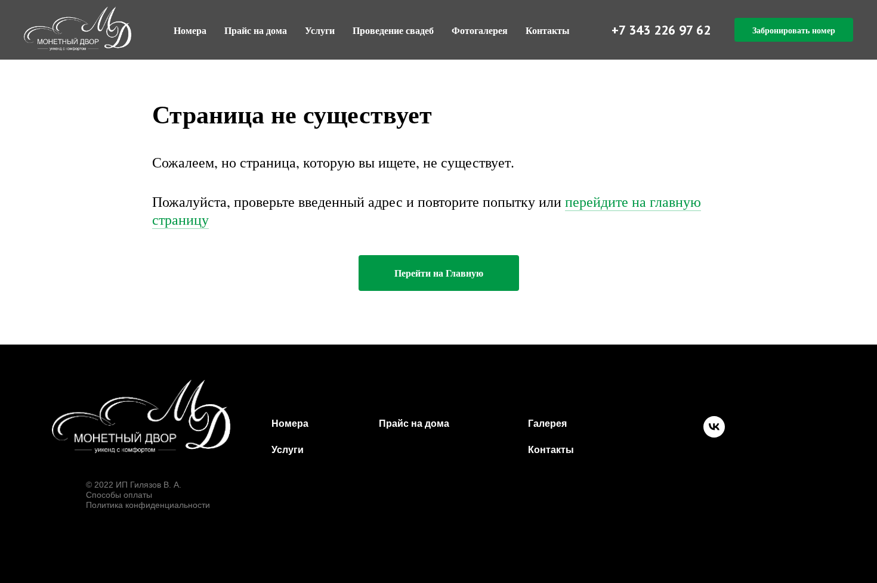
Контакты (548, 30)
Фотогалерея (480, 30)
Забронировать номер (793, 30)
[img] (141, 416)
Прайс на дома (255, 30)
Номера (190, 30)
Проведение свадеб (393, 30)
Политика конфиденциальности (148, 505)
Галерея (547, 423)
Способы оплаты (119, 495)
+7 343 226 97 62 (661, 29)
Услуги (320, 30)
